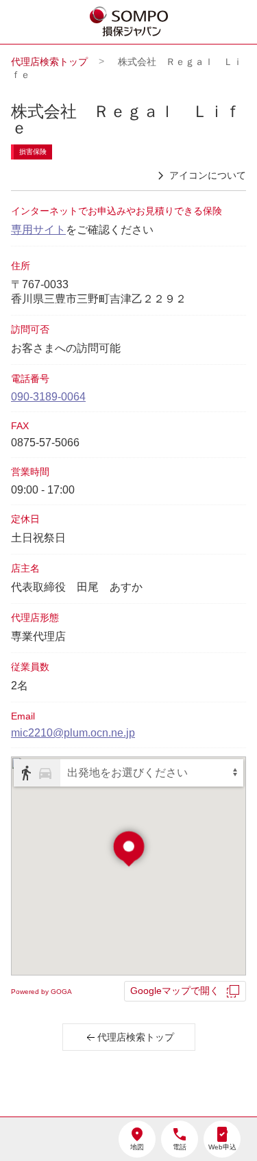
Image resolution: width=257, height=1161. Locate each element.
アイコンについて (207, 175)
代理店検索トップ (49, 61)
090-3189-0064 (48, 397)
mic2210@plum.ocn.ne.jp (73, 733)
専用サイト (38, 229)
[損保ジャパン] (129, 22)
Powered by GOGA (41, 991)
